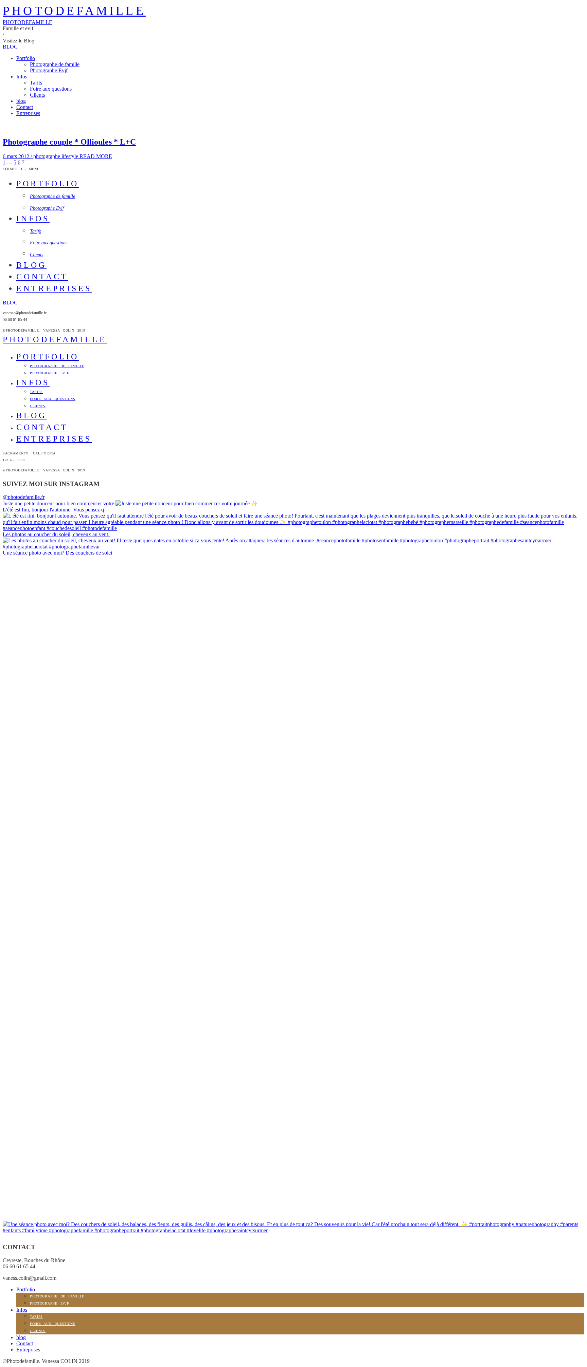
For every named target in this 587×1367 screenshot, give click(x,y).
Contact (24, 107)
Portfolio (25, 58)
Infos (21, 76)
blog (21, 101)
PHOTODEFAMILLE (74, 11)
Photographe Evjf (49, 70)
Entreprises (28, 113)
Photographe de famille (54, 64)
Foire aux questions (51, 89)
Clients (37, 95)
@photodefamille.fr (24, 497)
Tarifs (36, 83)
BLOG (10, 47)
